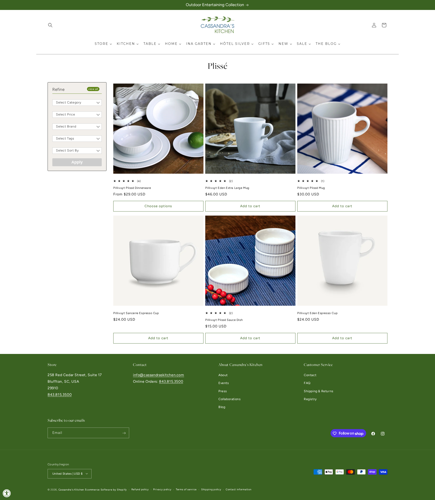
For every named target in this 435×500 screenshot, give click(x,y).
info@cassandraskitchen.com (158, 375)
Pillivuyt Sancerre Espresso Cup (136, 313)
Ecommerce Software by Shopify (106, 489)
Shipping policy (211, 489)
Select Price (65, 114)
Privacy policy (162, 489)
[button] (50, 25)
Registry (310, 399)
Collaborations (229, 399)
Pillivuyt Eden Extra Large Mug (227, 188)
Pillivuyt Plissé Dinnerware (132, 188)
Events (223, 383)
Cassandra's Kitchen (71, 489)
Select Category (68, 102)
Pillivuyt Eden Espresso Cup (317, 313)
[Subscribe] (124, 433)
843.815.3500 (60, 394)
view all (93, 89)
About (223, 375)
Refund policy (140, 489)
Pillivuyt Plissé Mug (311, 188)
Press (222, 391)
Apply (77, 162)
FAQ (307, 383)
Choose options (158, 206)
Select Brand (66, 126)
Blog (221, 407)
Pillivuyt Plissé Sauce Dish (224, 320)
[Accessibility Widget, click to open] (6, 493)
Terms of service (186, 489)
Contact (310, 375)
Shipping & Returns (319, 391)
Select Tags (65, 138)
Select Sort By (67, 150)
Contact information (238, 489)
